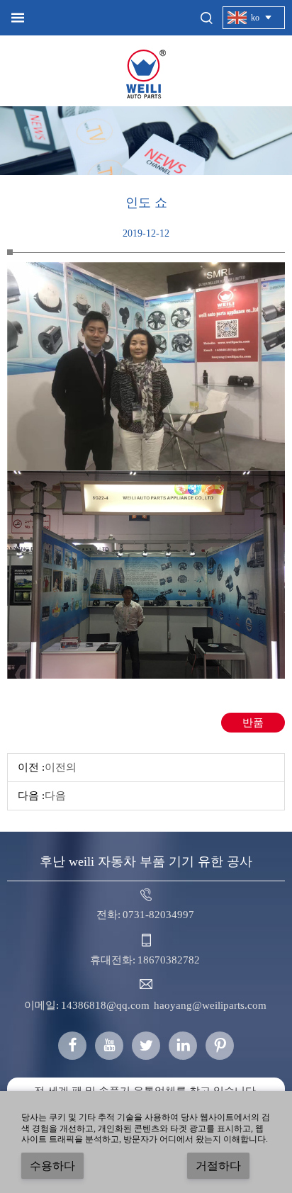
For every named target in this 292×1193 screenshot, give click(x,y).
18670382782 (168, 960)
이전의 (61, 767)
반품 (253, 722)
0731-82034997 (158, 914)
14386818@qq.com (105, 1005)
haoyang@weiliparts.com (210, 1005)
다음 (55, 795)
